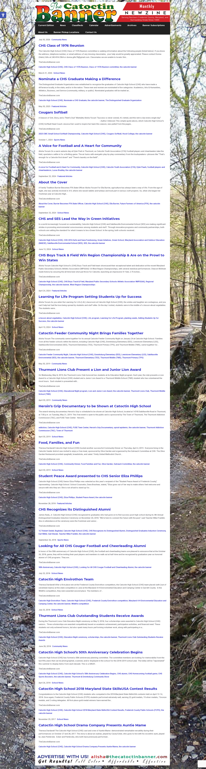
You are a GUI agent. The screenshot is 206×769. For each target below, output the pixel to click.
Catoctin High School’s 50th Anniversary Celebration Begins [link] (91, 652)
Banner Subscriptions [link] (154, 25)
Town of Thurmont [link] (64, 430)
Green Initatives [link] (104, 240)
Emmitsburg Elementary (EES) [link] (107, 354)
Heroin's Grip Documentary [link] (101, 427)
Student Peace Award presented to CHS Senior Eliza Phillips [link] (91, 476)
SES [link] (85, 243)
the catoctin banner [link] (128, 67)
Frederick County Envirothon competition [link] (110, 601)
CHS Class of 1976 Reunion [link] (61, 45)
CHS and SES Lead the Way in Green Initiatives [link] (79, 219)
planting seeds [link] (130, 318)
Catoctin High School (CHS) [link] (51, 67)
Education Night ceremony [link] (75, 637)
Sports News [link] (59, 140)
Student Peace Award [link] (85, 497)
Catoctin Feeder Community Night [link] (53, 354)
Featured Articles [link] (59, 106)
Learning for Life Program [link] (111, 318)
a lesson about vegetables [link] (50, 318)
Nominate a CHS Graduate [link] (75, 100)
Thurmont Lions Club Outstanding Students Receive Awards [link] (91, 616)
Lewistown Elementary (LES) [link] (133, 354)
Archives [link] (131, 25)
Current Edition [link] (46, 25)
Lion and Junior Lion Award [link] (100, 391)
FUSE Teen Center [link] (81, 427)
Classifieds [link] (77, 25)
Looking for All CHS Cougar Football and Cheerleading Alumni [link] (92, 546)
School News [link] (59, 73)
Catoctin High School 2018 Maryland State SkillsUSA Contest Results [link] (98, 689)
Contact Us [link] (91, 32)
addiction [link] (43, 427)
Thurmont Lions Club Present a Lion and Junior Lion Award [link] (90, 370)
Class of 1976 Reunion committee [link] (104, 67)
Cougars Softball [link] (53, 112)
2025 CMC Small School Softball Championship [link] (59, 134)
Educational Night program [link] (75, 391)
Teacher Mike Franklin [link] (68, 534)
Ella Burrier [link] (114, 203)
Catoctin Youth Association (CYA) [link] (121, 167)
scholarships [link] (93, 637)
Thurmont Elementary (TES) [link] (87, 358)
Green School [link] (118, 240)
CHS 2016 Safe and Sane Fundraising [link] (80, 240)
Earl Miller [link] (43, 534)
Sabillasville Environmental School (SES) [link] (65, 243)
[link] (3, 15)
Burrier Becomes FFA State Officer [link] (68, 203)
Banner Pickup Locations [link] (66, 32)
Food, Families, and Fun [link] (59, 443)
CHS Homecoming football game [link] (142, 674)
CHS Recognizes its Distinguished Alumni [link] (75, 509)
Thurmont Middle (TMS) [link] (110, 358)
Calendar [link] (93, 25)
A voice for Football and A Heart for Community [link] (59, 167)
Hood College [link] (128, 134)
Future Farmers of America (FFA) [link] (134, 203)
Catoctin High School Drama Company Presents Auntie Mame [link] (92, 725)
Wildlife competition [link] (80, 604)
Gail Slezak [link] (53, 534)
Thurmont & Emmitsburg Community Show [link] (90, 677)
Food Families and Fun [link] (91, 464)
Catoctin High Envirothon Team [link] (66, 579)
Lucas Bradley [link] (58, 170)
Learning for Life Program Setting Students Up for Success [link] (90, 297)
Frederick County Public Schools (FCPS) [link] (142, 710)
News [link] (63, 25)
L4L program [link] (93, 318)
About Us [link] (42, 32)
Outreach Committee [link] (123, 464)
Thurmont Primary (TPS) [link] (133, 358)
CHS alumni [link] (122, 674)
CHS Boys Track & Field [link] (74, 281)
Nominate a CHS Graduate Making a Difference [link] (80, 79)
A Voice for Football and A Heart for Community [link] (80, 146)
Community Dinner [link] (72, 464)
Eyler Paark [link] (141, 167)
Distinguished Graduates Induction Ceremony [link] (146, 531)
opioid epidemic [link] (121, 427)
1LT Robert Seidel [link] (46, 531)
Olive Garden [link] (107, 464)
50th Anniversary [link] (46, 567)
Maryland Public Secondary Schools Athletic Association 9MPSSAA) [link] (115, 281)
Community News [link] (59, 40)
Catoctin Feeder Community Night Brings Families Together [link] (91, 333)
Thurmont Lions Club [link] (140, 391)
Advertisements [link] (113, 25)
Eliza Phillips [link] (69, 497)
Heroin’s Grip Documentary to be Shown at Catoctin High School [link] (95, 406)
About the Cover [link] (53, 182)
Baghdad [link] (59, 531)
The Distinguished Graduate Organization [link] (123, 100)
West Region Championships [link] (82, 285)
